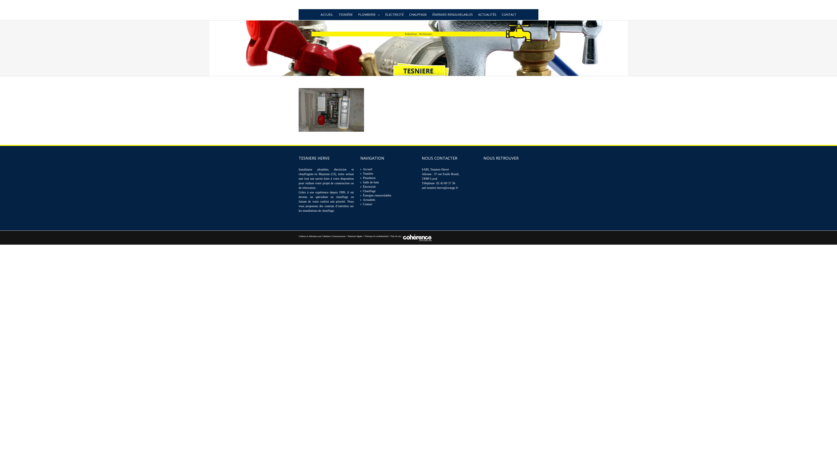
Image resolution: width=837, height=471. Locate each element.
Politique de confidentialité (376, 242)
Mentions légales (355, 242)
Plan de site (396, 242)
